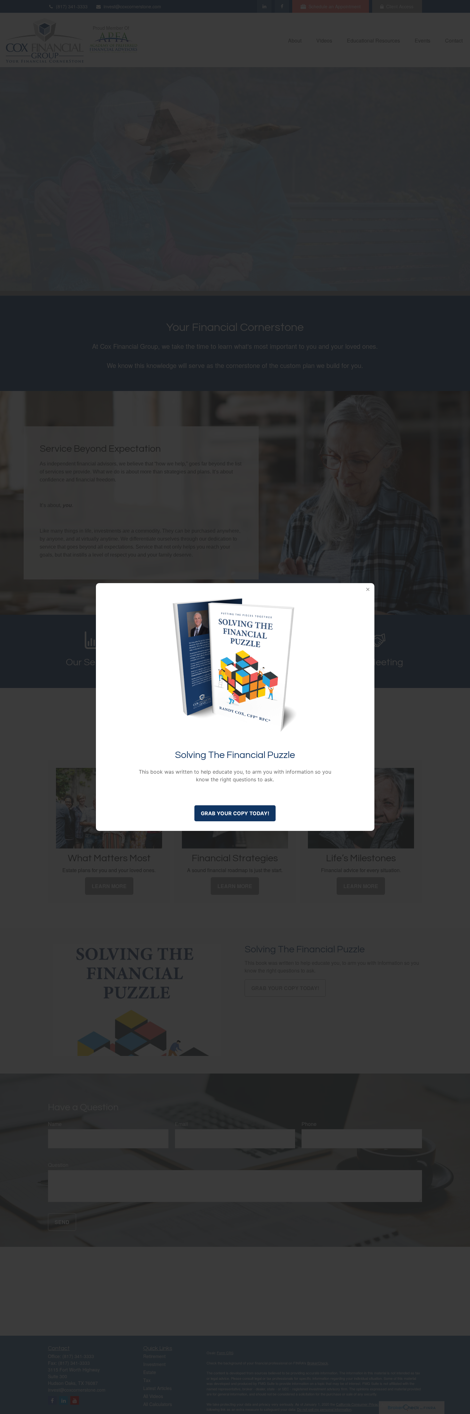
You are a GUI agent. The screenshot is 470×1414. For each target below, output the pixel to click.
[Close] (368, 589)
